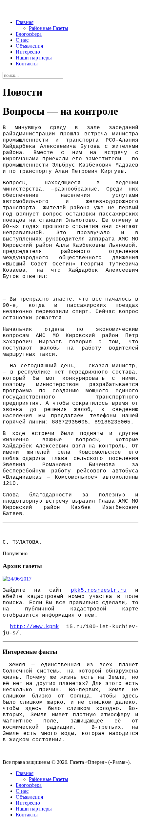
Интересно (28, 52)
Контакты (27, 63)
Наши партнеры (34, 57)
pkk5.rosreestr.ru (99, 590)
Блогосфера (29, 34)
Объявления (29, 46)
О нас (22, 40)
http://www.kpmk (34, 627)
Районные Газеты (48, 28)
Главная (24, 22)
